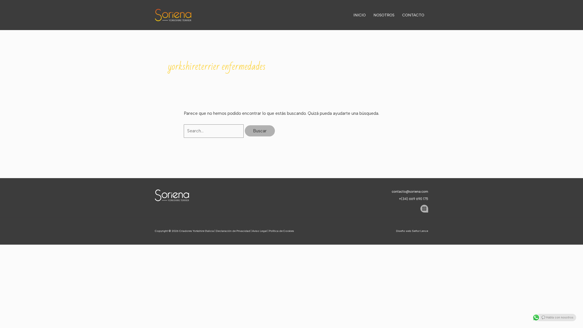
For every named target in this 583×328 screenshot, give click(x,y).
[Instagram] (424, 209)
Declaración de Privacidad (233, 231)
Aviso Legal (259, 231)
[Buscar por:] (214, 130)
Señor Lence (420, 231)
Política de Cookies (281, 231)
